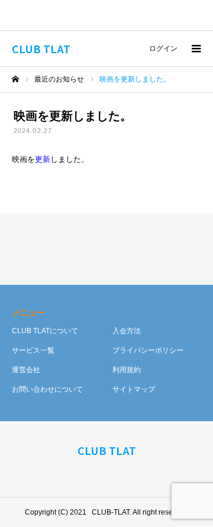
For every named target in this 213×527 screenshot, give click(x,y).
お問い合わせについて (47, 389)
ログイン (163, 48)
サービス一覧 (33, 350)
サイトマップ (133, 389)
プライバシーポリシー (147, 350)
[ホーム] (15, 79)
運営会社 (26, 370)
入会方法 (126, 331)
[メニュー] (195, 48)
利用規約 (126, 370)
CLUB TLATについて (45, 331)
